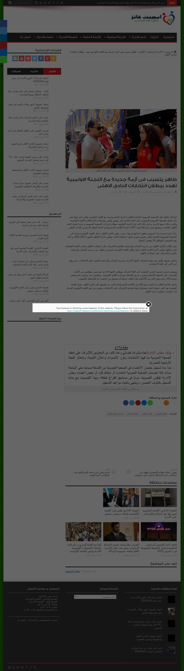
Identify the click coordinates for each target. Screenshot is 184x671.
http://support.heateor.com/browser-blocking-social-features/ (98, 311)
